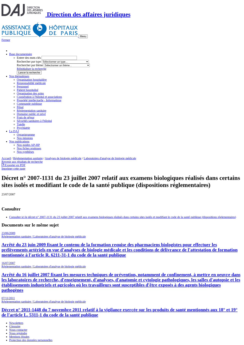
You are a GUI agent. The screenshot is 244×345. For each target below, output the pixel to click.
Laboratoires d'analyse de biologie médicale (110, 158)
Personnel (23, 86)
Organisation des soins (30, 93)
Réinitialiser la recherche (31, 68)
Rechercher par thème (30, 65)
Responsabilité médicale (31, 83)
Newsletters (16, 323)
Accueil (6, 158)
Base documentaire (20, 54)
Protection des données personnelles (30, 340)
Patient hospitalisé (27, 90)
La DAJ (14, 131)
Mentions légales (19, 336)
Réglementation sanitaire (31, 110)
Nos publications (19, 141)
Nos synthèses (25, 151)
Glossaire (14, 326)
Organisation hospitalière (32, 79)
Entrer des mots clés (29, 57)
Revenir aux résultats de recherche (22, 161)
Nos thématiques (19, 76)
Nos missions (25, 138)
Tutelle (21, 124)
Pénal (20, 107)
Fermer (6, 40)
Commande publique (29, 103)
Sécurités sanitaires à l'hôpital (34, 121)
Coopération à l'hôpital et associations (39, 96)
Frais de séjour (25, 117)
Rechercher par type (29, 61)
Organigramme (26, 134)
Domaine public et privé (31, 114)
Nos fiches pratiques (29, 148)
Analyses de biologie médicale (63, 158)
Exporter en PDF (15, 165)
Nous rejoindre (18, 333)
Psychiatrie (23, 127)
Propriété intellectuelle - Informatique (39, 100)
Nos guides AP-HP (28, 145)
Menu (83, 36)
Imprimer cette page (13, 168)
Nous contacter (18, 329)
